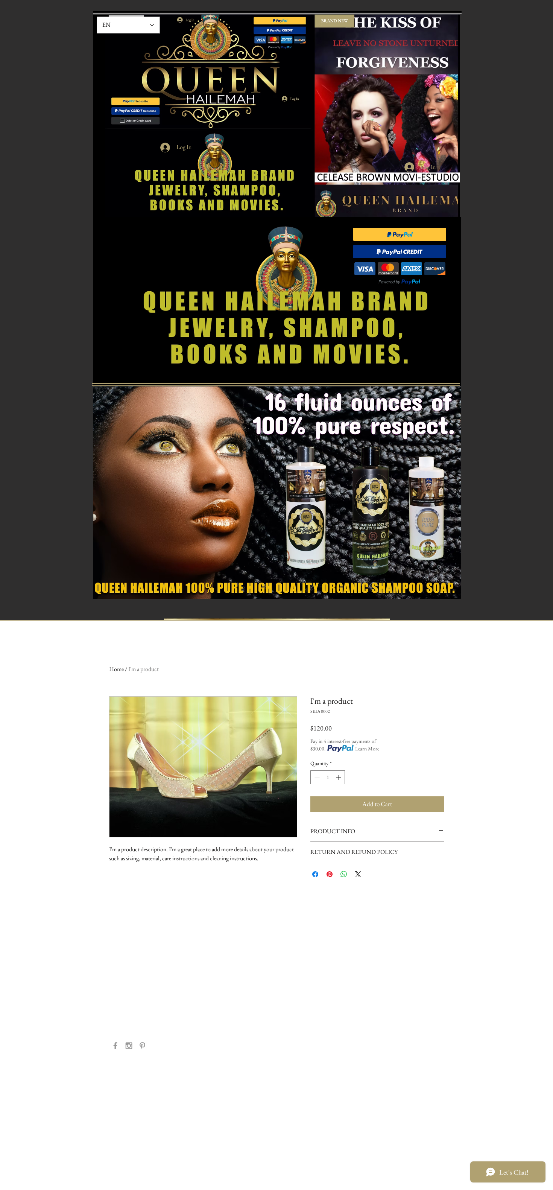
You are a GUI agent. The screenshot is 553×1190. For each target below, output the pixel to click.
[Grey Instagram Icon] (129, 1045)
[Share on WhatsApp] (343, 874)
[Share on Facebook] (315, 874)
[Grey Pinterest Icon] (142, 1045)
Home (116, 669)
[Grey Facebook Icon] (115, 1045)
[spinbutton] (327, 777)
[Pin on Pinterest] (329, 874)
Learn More (367, 748)
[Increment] (339, 777)
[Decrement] (316, 777)
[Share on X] (358, 874)
